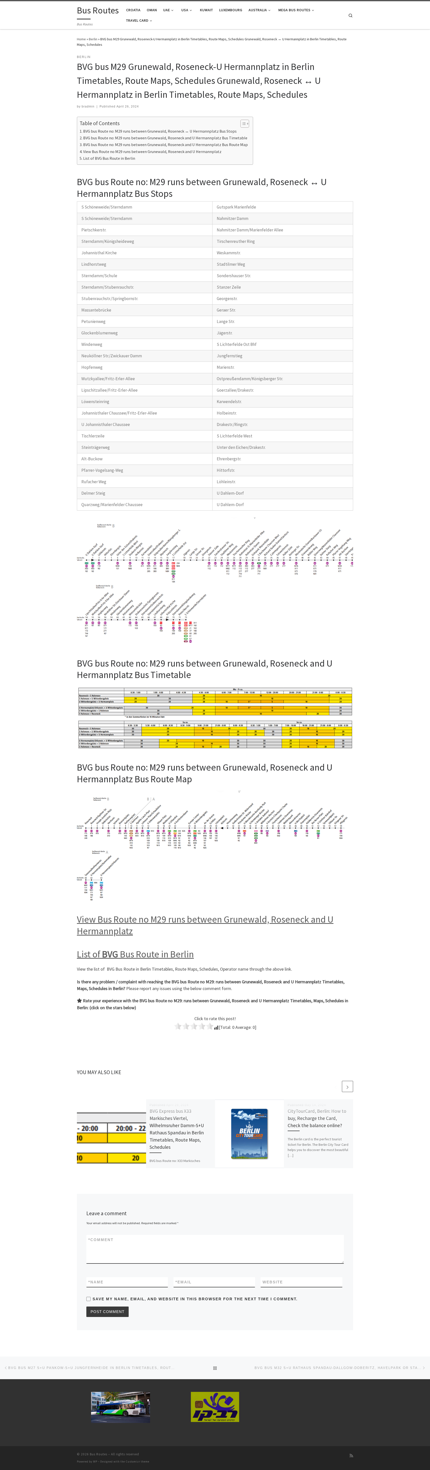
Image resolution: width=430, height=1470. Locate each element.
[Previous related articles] (335, 1086)
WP (95, 1461)
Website (273, 1282)
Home (81, 39)
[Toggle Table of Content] (242, 123)
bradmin (88, 106)
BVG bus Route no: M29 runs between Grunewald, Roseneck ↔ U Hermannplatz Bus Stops (160, 131)
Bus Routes (98, 1454)
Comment (100, 1240)
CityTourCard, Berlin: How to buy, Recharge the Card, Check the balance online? (317, 1118)
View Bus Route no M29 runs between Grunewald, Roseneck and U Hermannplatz (152, 151)
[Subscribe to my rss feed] (351, 1456)
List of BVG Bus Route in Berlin (109, 158)
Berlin (93, 39)
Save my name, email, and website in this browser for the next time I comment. (195, 1299)
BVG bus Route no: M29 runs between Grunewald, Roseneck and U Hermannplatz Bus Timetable (165, 137)
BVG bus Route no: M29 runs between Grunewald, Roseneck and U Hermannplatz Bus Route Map (165, 144)
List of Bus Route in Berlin (135, 954)
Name (96, 1282)
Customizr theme (137, 1461)
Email (183, 1282)
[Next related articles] (347, 1086)
